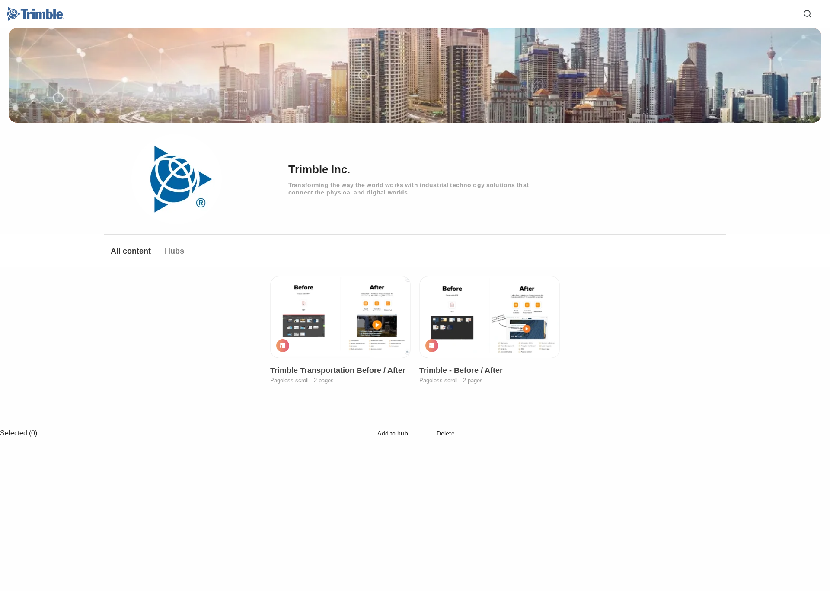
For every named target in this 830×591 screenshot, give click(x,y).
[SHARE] (392, 345)
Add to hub (392, 433)
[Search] (807, 13)
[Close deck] (807, 433)
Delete (445, 433)
